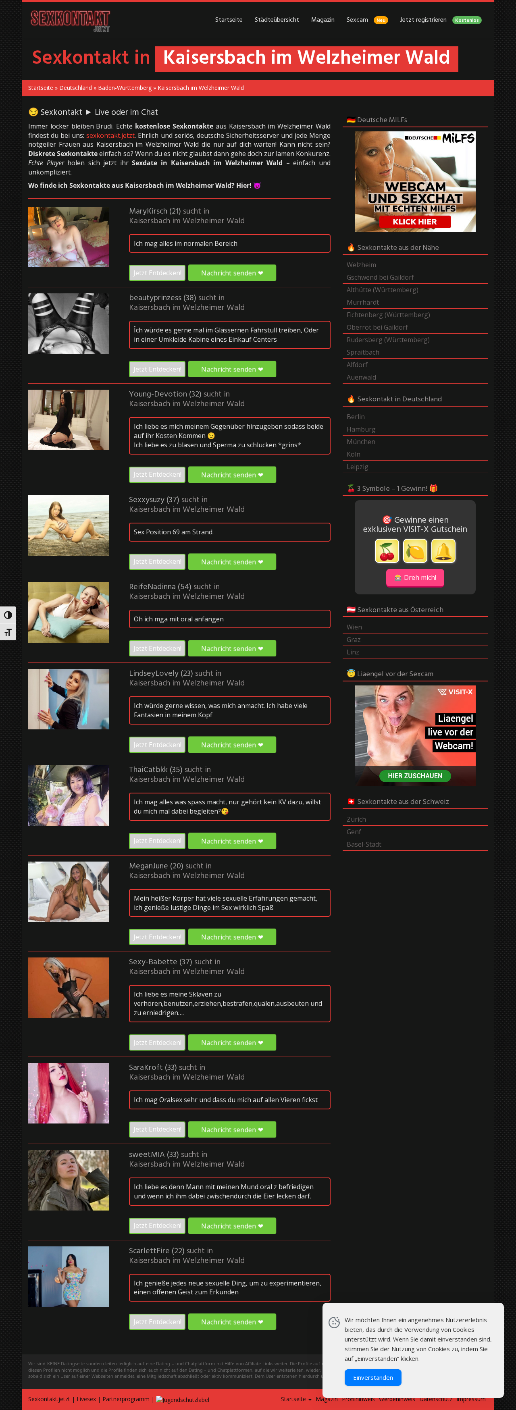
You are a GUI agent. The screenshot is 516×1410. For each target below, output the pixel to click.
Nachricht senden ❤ (232, 272)
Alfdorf (357, 364)
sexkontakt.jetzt (110, 135)
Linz (353, 652)
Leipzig (357, 466)
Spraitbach (363, 352)
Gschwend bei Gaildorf (380, 277)
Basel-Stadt (364, 844)
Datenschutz (435, 1399)
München (361, 441)
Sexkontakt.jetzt (49, 1399)
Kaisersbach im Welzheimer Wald (187, 221)
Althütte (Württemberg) (382, 289)
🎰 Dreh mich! (415, 577)
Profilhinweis (358, 1399)
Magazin (323, 20)
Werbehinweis (397, 1399)
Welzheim (361, 264)
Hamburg (361, 429)
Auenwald (361, 377)
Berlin (356, 416)
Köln (353, 454)
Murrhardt (363, 302)
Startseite (229, 20)
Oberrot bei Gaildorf (377, 327)
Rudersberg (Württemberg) (388, 339)
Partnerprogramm (126, 1399)
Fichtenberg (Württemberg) (388, 314)
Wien (354, 627)
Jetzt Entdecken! (157, 272)
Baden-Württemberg (125, 87)
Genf (354, 831)
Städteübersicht (277, 20)
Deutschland (75, 87)
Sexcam (366, 20)
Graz (354, 639)
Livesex (86, 1399)
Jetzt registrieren (439, 20)
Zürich (356, 819)
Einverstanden (373, 1377)
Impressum (471, 1399)
